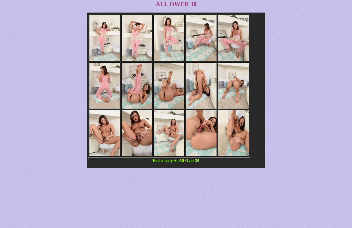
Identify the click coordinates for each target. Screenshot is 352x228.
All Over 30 (189, 160)
